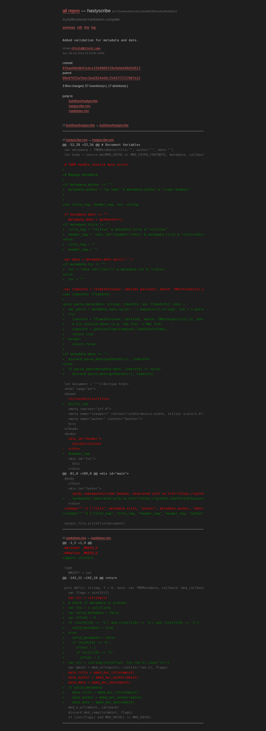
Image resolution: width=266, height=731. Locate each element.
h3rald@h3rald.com (86, 48)
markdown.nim (79, 111)
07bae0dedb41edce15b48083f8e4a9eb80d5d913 (101, 68)
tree (86, 27)
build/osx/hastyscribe (83, 101)
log (93, 27)
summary (69, 27)
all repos (71, 10)
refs (79, 27)
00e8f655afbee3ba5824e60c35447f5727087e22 (101, 78)
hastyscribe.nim (79, 106)
